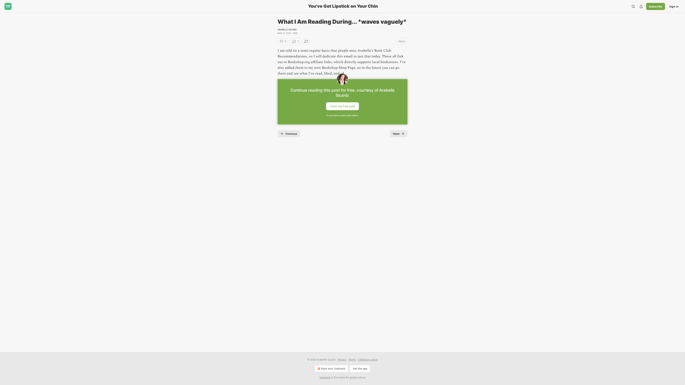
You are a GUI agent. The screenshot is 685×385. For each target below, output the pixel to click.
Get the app (360, 368)
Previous (291, 133)
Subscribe (655, 6)
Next (396, 133)
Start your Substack (333, 368)
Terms (352, 359)
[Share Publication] (641, 6)
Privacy (342, 359)
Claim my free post (342, 106)
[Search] (633, 6)
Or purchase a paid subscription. (342, 115)
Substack (324, 377)
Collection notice (368, 359)
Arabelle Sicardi (287, 29)
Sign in (674, 6)
